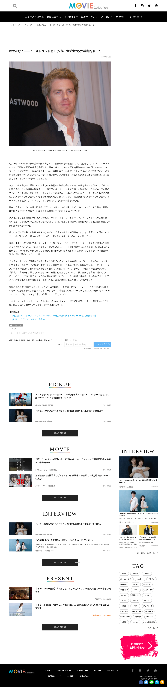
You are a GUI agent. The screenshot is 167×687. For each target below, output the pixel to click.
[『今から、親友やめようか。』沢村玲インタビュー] (128, 530)
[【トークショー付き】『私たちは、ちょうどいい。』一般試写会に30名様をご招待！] (20, 593)
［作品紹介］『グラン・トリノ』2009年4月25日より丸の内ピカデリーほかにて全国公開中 (54, 316)
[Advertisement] (60, 37)
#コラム (123, 595)
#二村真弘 (53, 470)
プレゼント (107, 17)
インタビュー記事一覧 (145, 553)
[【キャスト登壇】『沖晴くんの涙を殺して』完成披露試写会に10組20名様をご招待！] (20, 609)
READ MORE (60, 433)
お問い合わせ (84, 676)
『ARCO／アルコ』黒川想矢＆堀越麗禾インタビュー (148, 538)
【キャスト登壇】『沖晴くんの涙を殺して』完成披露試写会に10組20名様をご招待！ (72, 606)
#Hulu (147, 595)
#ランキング (147, 584)
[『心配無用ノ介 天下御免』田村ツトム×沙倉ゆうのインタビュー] (20, 545)
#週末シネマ (135, 595)
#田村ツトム (39, 551)
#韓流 (147, 573)
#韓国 (124, 606)
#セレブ (146, 600)
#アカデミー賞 (147, 606)
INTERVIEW (64, 670)
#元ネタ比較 (149, 611)
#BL (135, 590)
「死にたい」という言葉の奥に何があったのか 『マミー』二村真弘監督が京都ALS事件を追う (73, 461)
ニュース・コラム (34, 17)
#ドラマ (135, 584)
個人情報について (54, 676)
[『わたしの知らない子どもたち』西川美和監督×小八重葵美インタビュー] (20, 415)
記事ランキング (89, 17)
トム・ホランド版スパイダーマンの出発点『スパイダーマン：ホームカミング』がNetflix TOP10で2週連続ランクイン (73, 396)
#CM (135, 606)
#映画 (124, 573)
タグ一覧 (151, 628)
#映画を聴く (124, 584)
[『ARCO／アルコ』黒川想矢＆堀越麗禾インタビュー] (148, 530)
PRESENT (112, 670)
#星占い (135, 573)
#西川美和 (39, 421)
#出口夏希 (51, 486)
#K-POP (135, 622)
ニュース (28, 25)
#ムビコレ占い (148, 590)
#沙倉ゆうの (49, 551)
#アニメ (135, 600)
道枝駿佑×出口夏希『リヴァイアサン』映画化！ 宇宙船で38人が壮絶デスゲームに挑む (72, 477)
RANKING (82, 670)
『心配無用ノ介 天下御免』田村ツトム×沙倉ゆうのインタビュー (65, 540)
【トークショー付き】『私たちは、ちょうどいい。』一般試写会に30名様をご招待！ (73, 590)
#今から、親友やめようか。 (127, 547)
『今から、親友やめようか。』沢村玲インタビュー (127, 538)
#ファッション (150, 617)
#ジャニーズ (124, 611)
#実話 (124, 622)
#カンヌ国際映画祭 (149, 622)
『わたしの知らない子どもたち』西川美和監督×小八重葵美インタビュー (69, 411)
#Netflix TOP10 (47, 405)
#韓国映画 (138, 617)
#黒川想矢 (142, 546)
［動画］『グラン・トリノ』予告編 (28, 319)
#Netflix (38, 405)
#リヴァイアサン (41, 486)
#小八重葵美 (47, 421)
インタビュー (71, 17)
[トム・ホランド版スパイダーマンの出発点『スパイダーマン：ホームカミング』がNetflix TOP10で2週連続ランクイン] (20, 399)
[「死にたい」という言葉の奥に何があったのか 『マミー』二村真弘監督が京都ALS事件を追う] (20, 464)
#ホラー (140, 579)
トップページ (14, 25)
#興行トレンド (136, 611)
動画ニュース (54, 17)
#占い (124, 600)
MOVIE (98, 670)
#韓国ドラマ (124, 590)
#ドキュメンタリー (42, 470)
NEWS (48, 670)
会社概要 (70, 676)
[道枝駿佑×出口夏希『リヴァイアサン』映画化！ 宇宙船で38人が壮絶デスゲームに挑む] (20, 480)
